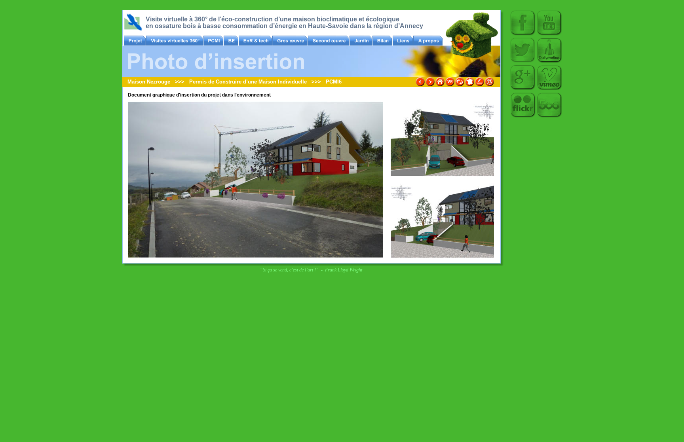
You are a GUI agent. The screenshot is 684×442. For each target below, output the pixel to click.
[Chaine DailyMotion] (549, 61)
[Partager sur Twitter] (523, 61)
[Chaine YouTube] (549, 34)
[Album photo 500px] (549, 116)
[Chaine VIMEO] (549, 89)
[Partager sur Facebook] (523, 34)
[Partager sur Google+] (523, 89)
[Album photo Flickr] (523, 116)
